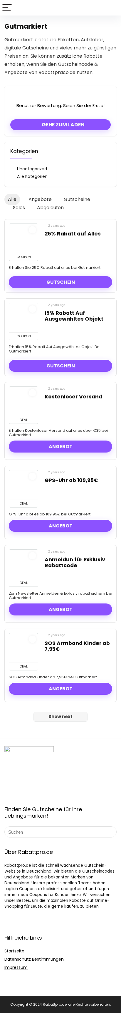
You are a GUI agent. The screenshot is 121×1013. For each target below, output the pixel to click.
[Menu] (7, 8)
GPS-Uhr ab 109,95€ (71, 480)
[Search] (112, 8)
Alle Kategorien (32, 176)
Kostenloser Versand (73, 396)
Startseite (14, 951)
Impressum (16, 967)
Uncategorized (32, 169)
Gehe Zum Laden (63, 124)
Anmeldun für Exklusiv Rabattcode (75, 562)
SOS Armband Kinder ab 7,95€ (77, 646)
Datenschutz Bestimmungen (34, 959)
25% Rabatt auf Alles (73, 233)
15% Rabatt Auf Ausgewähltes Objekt (74, 315)
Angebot (61, 446)
